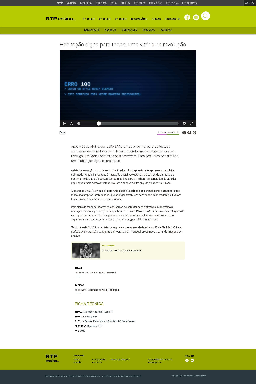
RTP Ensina (172, 3)
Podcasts (172, 19)
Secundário (139, 19)
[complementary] (128, 88)
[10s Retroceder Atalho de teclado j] (71, 123)
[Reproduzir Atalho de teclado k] (64, 123)
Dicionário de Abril (97, 289)
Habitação (113, 289)
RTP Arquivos (190, 3)
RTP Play (125, 3)
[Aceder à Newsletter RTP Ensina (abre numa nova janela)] (196, 17)
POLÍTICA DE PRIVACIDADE (55, 376)
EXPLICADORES (98, 360)
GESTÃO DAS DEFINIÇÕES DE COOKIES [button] (127, 376)
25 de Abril (80, 289)
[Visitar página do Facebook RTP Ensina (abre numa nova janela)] (187, 17)
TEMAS (77, 360)
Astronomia (129, 30)
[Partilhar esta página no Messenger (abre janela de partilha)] (194, 132)
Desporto (86, 3)
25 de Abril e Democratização (101, 273)
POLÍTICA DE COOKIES (73, 376)
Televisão (101, 3)
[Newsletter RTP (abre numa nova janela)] (192, 360)
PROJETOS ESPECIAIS (120, 360)
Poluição (166, 30)
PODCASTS (97, 363)
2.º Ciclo (105, 19)
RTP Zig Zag (155, 3)
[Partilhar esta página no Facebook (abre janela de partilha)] (189, 132)
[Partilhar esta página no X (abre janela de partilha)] (184, 132)
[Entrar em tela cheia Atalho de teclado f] (191, 123)
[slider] (139, 123)
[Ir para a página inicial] (52, 358)
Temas (156, 19)
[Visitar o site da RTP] (60, 3)
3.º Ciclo (121, 19)
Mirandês (149, 30)
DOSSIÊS (77, 363)
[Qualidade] (184, 123)
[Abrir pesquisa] (205, 15)
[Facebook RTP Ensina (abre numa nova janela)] (187, 360)
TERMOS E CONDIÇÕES (92, 376)
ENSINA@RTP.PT (155, 363)
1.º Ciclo (89, 19)
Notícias (72, 3)
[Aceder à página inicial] (61, 18)
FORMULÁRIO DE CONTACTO (160, 360)
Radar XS (110, 30)
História (79, 273)
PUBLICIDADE (106, 376)
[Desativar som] (78, 123)
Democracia (91, 30)
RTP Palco (140, 3)
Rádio (113, 3)
